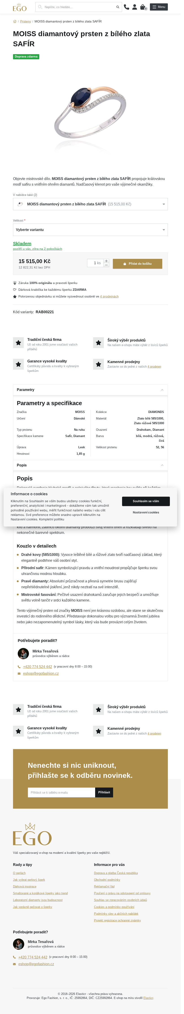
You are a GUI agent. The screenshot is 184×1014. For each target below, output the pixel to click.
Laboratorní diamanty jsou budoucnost (38, 900)
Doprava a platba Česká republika (116, 873)
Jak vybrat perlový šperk (29, 879)
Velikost (18, 220)
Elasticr (148, 998)
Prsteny (25, 21)
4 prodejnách (109, 296)
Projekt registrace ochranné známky (117, 920)
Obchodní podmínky (107, 879)
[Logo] (19, 7)
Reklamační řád (104, 886)
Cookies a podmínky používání (114, 907)
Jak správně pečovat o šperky (32, 907)
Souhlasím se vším (146, 501)
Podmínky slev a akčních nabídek (116, 913)
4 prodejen (154, 366)
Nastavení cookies (146, 512)
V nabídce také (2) (25, 195)
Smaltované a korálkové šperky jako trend (40, 893)
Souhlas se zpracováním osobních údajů (120, 900)
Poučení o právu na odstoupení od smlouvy (122, 893)
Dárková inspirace (24, 886)
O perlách (19, 873)
